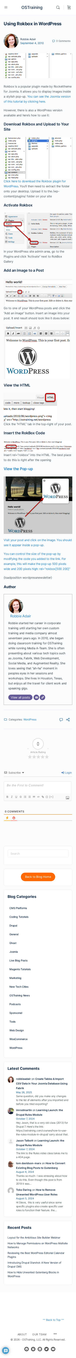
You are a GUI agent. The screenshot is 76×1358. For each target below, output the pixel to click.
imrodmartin (24, 1110)
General (13, 934)
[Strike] (20, 797)
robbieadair (23, 1078)
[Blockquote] (34, 797)
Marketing (15, 977)
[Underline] (16, 797)
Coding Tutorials (19, 916)
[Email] (36, 697)
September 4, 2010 (32, 43)
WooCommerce (18, 1039)
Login (68, 772)
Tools (12, 1021)
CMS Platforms (18, 908)
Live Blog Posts (18, 960)
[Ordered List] (25, 797)
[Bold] (7, 797)
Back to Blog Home (38, 877)
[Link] (42, 797)
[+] (51, 796)
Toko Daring (23, 1189)
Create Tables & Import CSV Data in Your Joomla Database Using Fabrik (42, 1083)
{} (47, 796)
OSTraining (32, 7)
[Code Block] (38, 797)
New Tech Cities (19, 986)
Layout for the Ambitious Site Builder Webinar (34, 1237)
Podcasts (15, 1004)
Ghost (12, 943)
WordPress (29, 719)
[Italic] (11, 797)
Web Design (16, 1030)
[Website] (42, 697)
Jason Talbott (24, 1140)
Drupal (13, 925)
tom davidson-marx (28, 1163)
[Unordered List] (29, 797)
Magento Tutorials (20, 969)
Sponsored (15, 1012)
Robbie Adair (28, 39)
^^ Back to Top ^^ (53, 1319)
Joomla (13, 951)
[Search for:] (38, 853)
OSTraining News (19, 995)
